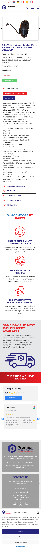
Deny (20, 537)
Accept (20, 531)
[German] (18, 2)
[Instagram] (26, 504)
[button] (38, 513)
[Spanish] (27, 2)
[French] (31, 2)
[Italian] (22, 2)
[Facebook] (15, 504)
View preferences (20, 542)
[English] (9, 2)
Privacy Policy (20, 546)
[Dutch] (13, 2)
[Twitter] (20, 504)
